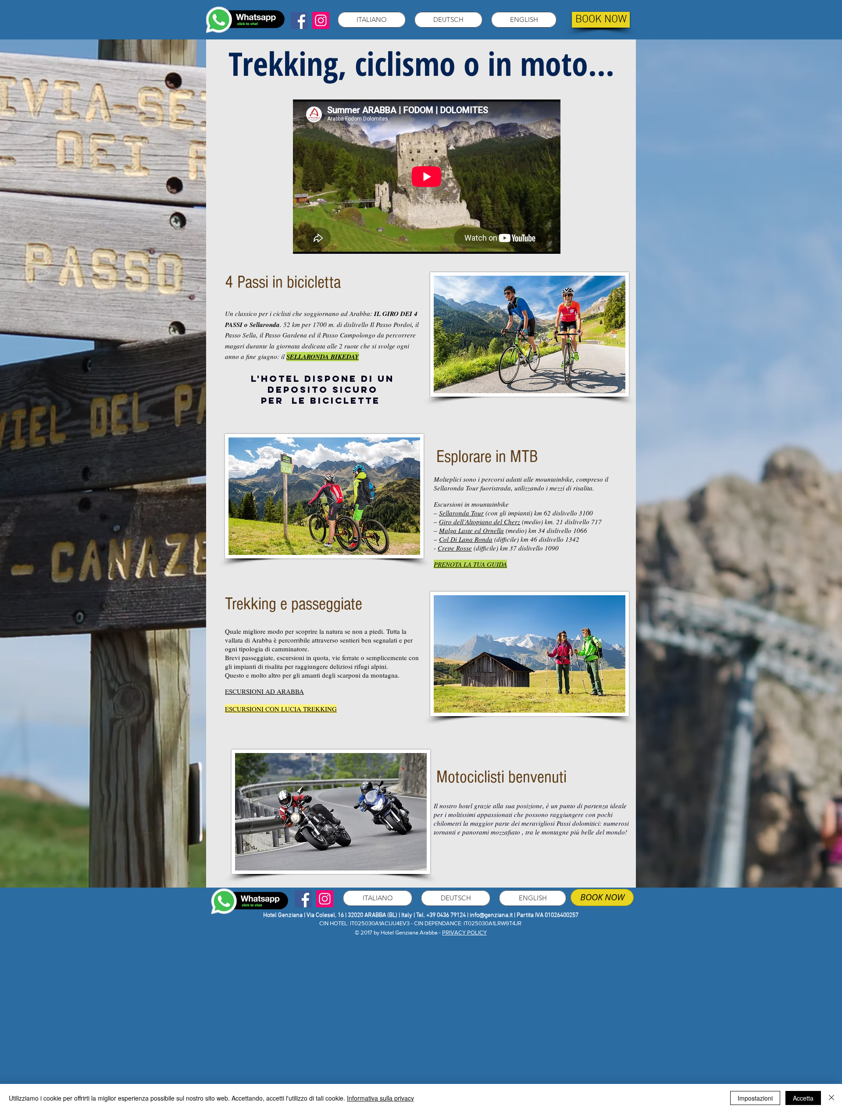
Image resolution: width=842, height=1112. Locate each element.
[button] (372, 20)
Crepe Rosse (455, 548)
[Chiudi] (831, 1098)
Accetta (803, 1098)
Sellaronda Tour (461, 512)
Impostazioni (755, 1098)
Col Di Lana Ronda (465, 539)
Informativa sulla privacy (380, 1098)
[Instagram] (320, 20)
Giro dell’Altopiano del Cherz (479, 521)
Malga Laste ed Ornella (471, 530)
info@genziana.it (491, 915)
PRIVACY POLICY (464, 932)
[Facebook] (299, 20)
